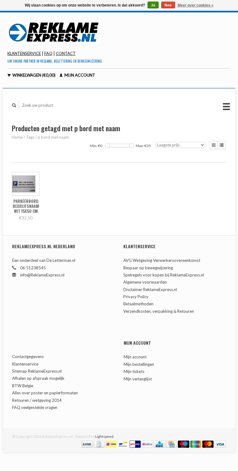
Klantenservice (24, 53)
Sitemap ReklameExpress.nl (37, 371)
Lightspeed (104, 436)
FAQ (48, 53)
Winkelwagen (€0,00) (33, 75)
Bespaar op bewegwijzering (148, 267)
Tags (30, 137)
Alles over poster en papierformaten (45, 392)
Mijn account (79, 75)
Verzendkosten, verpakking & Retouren (158, 311)
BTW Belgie (22, 385)
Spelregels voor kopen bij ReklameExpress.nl (163, 274)
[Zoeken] (14, 105)
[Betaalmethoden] (87, 443)
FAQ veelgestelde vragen (34, 407)
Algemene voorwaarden (145, 282)
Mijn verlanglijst (138, 378)
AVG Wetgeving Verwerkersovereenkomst (161, 260)
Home (17, 137)
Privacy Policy (135, 296)
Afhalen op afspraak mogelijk (38, 378)
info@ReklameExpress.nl (42, 274)
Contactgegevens (28, 356)
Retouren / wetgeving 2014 (37, 400)
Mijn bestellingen (139, 364)
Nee (168, 5)
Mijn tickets (134, 371)
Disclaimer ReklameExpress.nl (150, 289)
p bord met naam (53, 137)
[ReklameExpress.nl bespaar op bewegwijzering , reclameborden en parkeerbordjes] (119, 32)
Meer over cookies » (196, 5)
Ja (153, 5)
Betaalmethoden (138, 303)
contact (66, 53)
